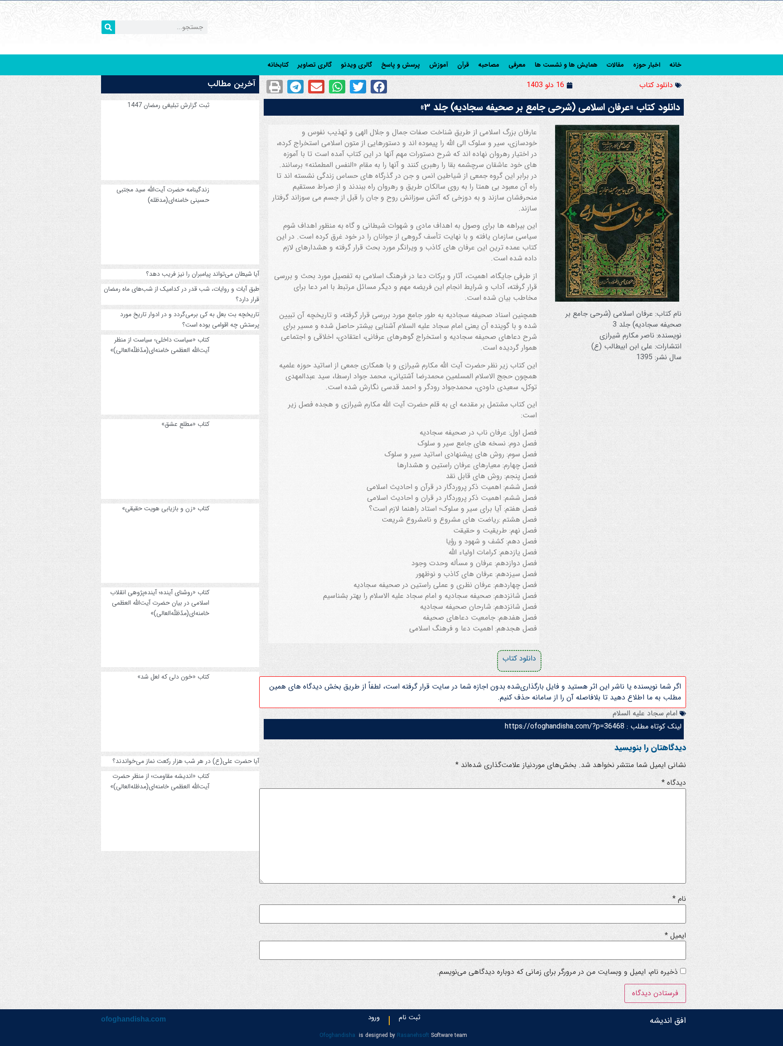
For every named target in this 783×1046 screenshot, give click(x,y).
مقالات (615, 65)
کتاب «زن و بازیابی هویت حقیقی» (165, 508)
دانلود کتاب (656, 85)
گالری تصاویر (315, 65)
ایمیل (675, 935)
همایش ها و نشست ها (566, 65)
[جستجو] (108, 27)
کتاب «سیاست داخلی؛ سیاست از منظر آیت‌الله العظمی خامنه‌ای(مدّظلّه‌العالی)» (159, 345)
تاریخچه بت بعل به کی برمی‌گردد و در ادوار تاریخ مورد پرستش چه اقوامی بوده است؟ (189, 319)
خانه (675, 65)
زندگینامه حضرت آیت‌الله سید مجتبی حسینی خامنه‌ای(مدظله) (162, 195)
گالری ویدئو (356, 65)
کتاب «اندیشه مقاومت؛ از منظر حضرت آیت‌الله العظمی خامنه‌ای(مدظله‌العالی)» (159, 781)
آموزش (438, 65)
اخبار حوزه (646, 65)
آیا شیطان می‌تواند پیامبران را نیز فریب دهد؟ (202, 274)
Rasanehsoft (413, 1035)
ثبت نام (409, 1019)
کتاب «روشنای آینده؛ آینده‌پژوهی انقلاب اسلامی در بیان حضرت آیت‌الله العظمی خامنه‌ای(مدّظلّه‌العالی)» (159, 602)
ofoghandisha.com (133, 1019)
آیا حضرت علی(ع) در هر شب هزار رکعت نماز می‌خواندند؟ (185, 761)
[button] (379, 86)
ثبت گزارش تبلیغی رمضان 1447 (168, 105)
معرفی (517, 65)
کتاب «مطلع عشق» (185, 424)
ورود (374, 1019)
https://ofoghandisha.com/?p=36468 (564, 726)
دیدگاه (674, 783)
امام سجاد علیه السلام (645, 713)
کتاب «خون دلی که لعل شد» (173, 677)
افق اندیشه (668, 1020)
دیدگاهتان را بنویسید (650, 747)
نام (679, 899)
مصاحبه (488, 65)
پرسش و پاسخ (400, 65)
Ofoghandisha (337, 1035)
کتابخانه (278, 65)
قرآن (463, 65)
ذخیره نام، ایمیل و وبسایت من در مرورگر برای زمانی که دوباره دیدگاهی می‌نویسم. (557, 972)
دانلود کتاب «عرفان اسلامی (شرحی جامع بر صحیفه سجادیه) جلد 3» (550, 107)
